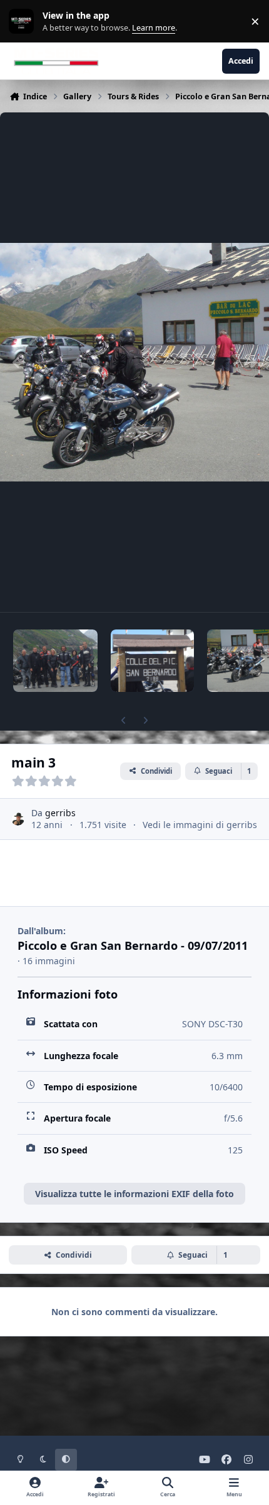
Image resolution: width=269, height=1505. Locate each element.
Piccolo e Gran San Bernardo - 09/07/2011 (133, 945)
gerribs (60, 813)
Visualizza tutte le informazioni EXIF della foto (134, 1194)
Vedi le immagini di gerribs (200, 825)
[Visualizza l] (55, 660)
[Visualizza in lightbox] (134, 362)
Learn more (24, 21)
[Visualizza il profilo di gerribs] (17, 819)
